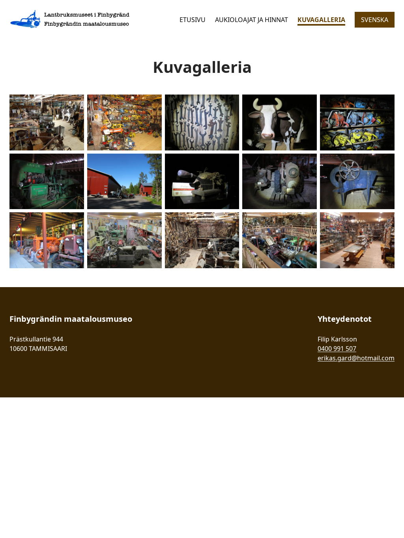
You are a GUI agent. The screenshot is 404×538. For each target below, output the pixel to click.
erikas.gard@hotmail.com (356, 358)
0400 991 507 (337, 348)
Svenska (374, 19)
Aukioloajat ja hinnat (251, 19)
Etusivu (193, 19)
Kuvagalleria (321, 19)
